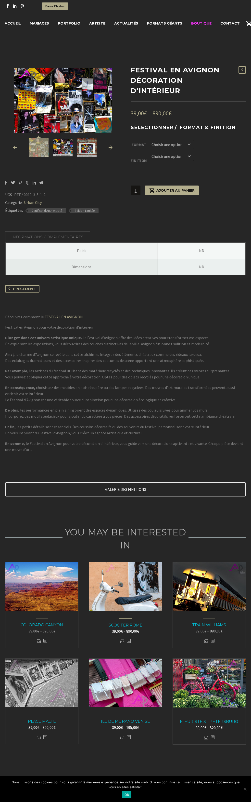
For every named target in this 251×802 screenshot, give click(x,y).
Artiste (97, 23)
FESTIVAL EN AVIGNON (64, 316)
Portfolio (69, 23)
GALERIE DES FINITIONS (125, 489)
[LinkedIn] (15, 6)
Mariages (39, 23)
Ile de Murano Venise (125, 721)
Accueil (13, 23)
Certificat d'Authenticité (47, 211)
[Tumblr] (27, 183)
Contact (230, 23)
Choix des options (39, 641)
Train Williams (209, 625)
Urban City (32, 202)
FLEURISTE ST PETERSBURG (209, 721)
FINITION (139, 160)
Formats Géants (164, 23)
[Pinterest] (22, 6)
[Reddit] (41, 183)
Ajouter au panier (175, 190)
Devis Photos (55, 6)
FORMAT (139, 144)
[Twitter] (13, 183)
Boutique (201, 23)
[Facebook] (7, 6)
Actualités (126, 23)
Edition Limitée (85, 211)
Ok (127, 795)
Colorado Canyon (42, 625)
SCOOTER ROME (125, 625)
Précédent (24, 289)
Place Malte (42, 721)
